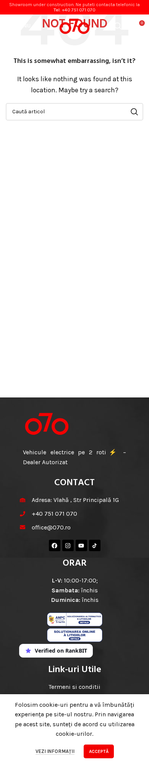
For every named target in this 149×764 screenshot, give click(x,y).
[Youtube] (81, 545)
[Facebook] (54, 545)
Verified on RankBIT (61, 650)
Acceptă (99, 751)
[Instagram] (68, 545)
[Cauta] (118, 26)
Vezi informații (55, 751)
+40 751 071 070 (79, 10)
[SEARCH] (134, 112)
